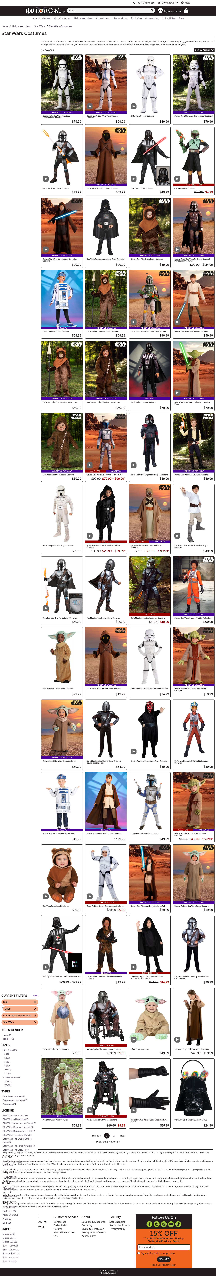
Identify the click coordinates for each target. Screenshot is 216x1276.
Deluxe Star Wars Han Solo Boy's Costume (191, 475)
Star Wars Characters (13, 1115)
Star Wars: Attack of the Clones (18, 1123)
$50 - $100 (9, 1250)
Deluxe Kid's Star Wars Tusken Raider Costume (146, 546)
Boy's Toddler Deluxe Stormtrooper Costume (105, 906)
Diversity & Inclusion (93, 1229)
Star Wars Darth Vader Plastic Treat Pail (190, 1120)
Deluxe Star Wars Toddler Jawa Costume (103, 689)
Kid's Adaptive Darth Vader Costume (102, 1120)
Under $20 (8, 1242)
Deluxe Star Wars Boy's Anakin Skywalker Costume (60, 260)
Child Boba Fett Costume (184, 189)
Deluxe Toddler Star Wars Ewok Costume (60, 402)
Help (187, 2)
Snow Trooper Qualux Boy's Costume (58, 545)
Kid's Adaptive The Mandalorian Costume (104, 1049)
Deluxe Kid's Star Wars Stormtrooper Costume (193, 116)
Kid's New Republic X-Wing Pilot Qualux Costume (191, 762)
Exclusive (7, 1211)
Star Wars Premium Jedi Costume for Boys (104, 834)
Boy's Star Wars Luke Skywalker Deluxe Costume (103, 546)
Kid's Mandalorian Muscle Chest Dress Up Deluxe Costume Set (104, 762)
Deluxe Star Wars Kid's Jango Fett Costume (105, 475)
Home (34, 1217)
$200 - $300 (10, 1257)
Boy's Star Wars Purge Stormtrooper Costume (149, 475)
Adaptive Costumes (12, 1096)
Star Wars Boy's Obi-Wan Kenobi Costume (191, 1049)
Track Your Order (35, 1228)
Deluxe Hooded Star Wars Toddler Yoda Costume (190, 689)
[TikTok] (178, 1224)
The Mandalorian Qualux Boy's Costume (103, 618)
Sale (5, 1223)
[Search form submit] (152, 10)
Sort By (202, 50)
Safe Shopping (117, 1221)
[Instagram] (164, 1224)
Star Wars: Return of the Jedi (16, 1127)
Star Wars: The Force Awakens (17, 1146)
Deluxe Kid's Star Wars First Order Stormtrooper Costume (57, 117)
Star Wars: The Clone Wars (16, 1135)
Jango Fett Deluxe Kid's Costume (144, 834)
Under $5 (7, 1234)
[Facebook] (149, 1224)
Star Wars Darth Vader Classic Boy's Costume (105, 259)
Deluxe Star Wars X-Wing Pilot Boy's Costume (193, 618)
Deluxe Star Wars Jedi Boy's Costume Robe (148, 906)
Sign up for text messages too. (158, 1253)
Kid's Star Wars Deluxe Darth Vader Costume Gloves (149, 1121)
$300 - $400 (10, 1261)
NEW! (6, 1219)
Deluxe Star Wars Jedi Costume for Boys (191, 332)
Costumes (8, 1104)
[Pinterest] (157, 1224)
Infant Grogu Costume (140, 1049)
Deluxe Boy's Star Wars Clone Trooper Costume (102, 117)
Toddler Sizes (9, 1077)
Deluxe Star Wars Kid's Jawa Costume (102, 189)
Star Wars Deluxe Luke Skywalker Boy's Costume (190, 546)
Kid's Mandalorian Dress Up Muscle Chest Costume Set (191, 978)
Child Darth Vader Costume (142, 189)
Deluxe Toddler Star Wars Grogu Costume (191, 906)
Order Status (61, 1225)
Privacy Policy (117, 1229)
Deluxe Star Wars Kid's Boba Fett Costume (148, 332)
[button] (169, 10)
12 (5, 1073)
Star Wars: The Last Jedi (14, 1150)
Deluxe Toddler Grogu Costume (56, 1049)
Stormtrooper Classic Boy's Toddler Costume (149, 689)
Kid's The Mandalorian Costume (56, 189)
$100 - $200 (9, 1254)
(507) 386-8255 (146, 2)
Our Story (87, 1225)
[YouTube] (171, 1224)
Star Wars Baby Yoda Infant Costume (58, 689)
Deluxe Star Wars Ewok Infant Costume (147, 259)
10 (5, 1070)
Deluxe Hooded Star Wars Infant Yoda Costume (190, 834)
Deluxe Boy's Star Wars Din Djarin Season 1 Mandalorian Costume (192, 260)
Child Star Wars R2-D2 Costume (56, 332)
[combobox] (108, 10)
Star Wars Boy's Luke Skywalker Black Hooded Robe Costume (147, 978)
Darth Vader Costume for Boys (143, 402)
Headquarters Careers (94, 1232)
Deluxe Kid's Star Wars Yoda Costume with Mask (192, 403)
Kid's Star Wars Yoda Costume (55, 1120)
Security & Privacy (119, 1225)
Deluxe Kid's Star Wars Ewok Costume (102, 332)
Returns (58, 1229)
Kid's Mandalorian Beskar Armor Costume (148, 618)
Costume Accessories (13, 1100)
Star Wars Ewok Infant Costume (56, 906)
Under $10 (8, 1238)
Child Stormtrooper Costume (142, 116)
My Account (38, 1222)
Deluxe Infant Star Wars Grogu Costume (59, 761)
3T (5, 1085)
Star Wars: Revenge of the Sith (17, 1131)
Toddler (6, 1039)
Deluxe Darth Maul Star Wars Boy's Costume (149, 761)
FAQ (56, 1236)
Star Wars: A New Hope (14, 1119)
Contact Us (168, 2)
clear (35, 996)
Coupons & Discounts (93, 1221)
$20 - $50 (8, 1246)
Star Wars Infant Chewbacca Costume (58, 475)
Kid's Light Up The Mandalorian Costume (60, 618)
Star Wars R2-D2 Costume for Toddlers (59, 834)
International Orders (65, 1232)
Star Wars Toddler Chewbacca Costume (103, 402)
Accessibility (89, 1236)
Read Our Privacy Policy (163, 1265)
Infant (6, 1035)
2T (5, 1081)
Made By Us (9, 1215)
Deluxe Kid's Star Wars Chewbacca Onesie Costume (104, 978)
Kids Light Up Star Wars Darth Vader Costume (62, 977)
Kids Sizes (8, 1050)
